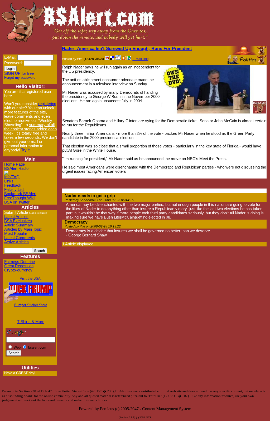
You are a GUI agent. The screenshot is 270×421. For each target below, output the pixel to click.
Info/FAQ (12, 177)
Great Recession (18, 266)
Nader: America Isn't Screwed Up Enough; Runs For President (127, 48)
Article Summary (18, 225)
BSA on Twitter (17, 202)
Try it (25, 150)
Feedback (12, 185)
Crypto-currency (18, 270)
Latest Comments (19, 238)
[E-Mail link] (140, 59)
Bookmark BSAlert (20, 194)
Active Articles (16, 242)
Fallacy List (14, 189)
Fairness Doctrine (19, 262)
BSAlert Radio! (17, 168)
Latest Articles (16, 217)
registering (47, 104)
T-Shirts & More (30, 322)
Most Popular (15, 233)
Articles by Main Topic (23, 229)
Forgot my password (19, 78)
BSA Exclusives (18, 221)
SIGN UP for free (19, 73)
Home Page (14, 164)
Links (8, 181)
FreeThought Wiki (19, 198)
